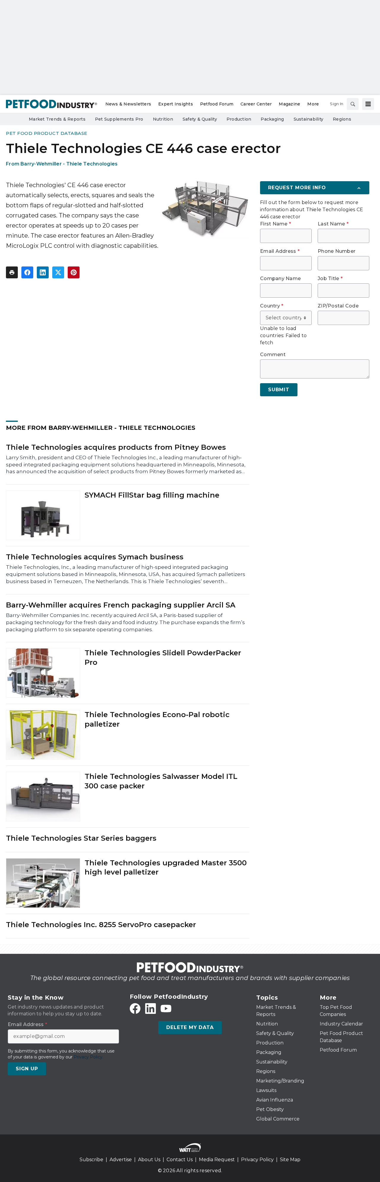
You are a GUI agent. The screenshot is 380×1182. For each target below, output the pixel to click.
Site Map (290, 1159)
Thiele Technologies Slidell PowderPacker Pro (163, 657)
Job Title (330, 278)
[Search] (353, 104)
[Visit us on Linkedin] (150, 1008)
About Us (149, 1159)
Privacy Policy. (88, 1057)
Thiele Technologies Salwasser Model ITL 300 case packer (161, 781)
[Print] (12, 272)
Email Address (280, 251)
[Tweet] (58, 272)
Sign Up (27, 1068)
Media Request (217, 1159)
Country (271, 306)
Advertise (121, 1159)
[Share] (27, 272)
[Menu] (368, 104)
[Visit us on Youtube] (166, 1008)
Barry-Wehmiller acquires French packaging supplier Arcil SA (120, 605)
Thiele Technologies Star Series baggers (81, 838)
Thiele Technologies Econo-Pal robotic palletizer (157, 719)
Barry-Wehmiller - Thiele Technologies (69, 164)
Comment (273, 354)
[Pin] (74, 272)
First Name (275, 224)
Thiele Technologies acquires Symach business (94, 557)
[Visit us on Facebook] (135, 1008)
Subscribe (91, 1159)
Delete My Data (189, 1027)
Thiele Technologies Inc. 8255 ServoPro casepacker (101, 924)
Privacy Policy (257, 1159)
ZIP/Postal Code (338, 306)
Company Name (280, 278)
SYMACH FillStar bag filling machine (152, 495)
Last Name (333, 224)
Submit (278, 389)
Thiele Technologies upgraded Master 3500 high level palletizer (166, 867)
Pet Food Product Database (46, 133)
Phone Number (336, 251)
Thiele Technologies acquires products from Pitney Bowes (116, 447)
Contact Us (180, 1159)
